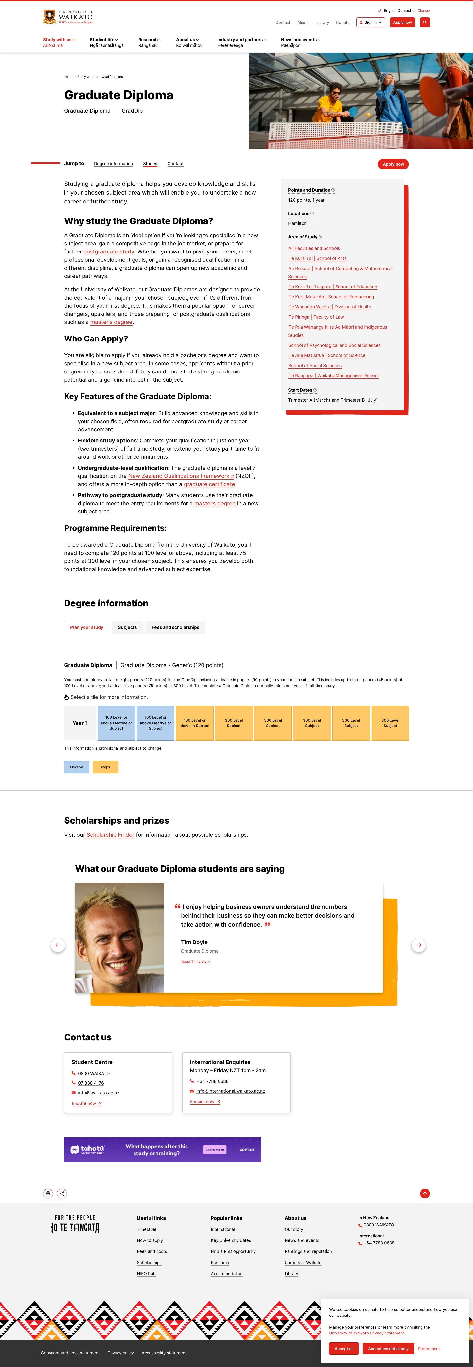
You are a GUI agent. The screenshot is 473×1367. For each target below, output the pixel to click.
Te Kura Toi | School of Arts (317, 258)
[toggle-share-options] (62, 1193)
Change (424, 10)
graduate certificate (209, 484)
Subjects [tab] (127, 627)
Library (322, 22)
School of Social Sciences (315, 365)
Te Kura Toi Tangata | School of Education (332, 286)
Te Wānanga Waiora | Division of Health (329, 306)
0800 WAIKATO (94, 1073)
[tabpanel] (236, 712)
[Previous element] (418, 945)
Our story (294, 1229)
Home (68, 76)
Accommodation (227, 1273)
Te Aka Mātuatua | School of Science (326, 355)
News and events (302, 1240)
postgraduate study (109, 251)
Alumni (303, 22)
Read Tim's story (195, 961)
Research (220, 1262)
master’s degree (215, 503)
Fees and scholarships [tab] (175, 627)
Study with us (87, 76)
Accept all (344, 1348)
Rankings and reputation (308, 1251)
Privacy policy (121, 1352)
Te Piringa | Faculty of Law (316, 317)
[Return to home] (68, 17)
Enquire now (84, 1103)
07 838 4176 (91, 1083)
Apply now (402, 22)
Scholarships (149, 1262)
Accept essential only (388, 1348)
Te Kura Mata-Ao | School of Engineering (331, 296)
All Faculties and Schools (314, 248)
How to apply (150, 1240)
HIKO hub (146, 1273)
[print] (48, 1193)
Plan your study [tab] (86, 627)
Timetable (146, 1229)
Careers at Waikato (303, 1262)
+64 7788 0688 (212, 1081)
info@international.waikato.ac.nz (230, 1091)
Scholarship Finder (110, 834)
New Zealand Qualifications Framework (178, 476)
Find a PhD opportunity (233, 1251)
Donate (343, 22)
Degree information (113, 163)
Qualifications (112, 76)
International (223, 1229)
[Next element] (58, 945)
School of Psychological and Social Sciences (334, 345)
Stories (150, 163)
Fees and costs (152, 1251)
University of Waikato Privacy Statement (366, 1333)
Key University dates (231, 1240)
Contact (282, 22)
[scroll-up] (425, 1193)
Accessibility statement (164, 1352)
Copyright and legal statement (70, 1352)
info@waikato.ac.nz (98, 1092)
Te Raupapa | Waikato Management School (333, 375)
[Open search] (425, 22)
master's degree (111, 322)
